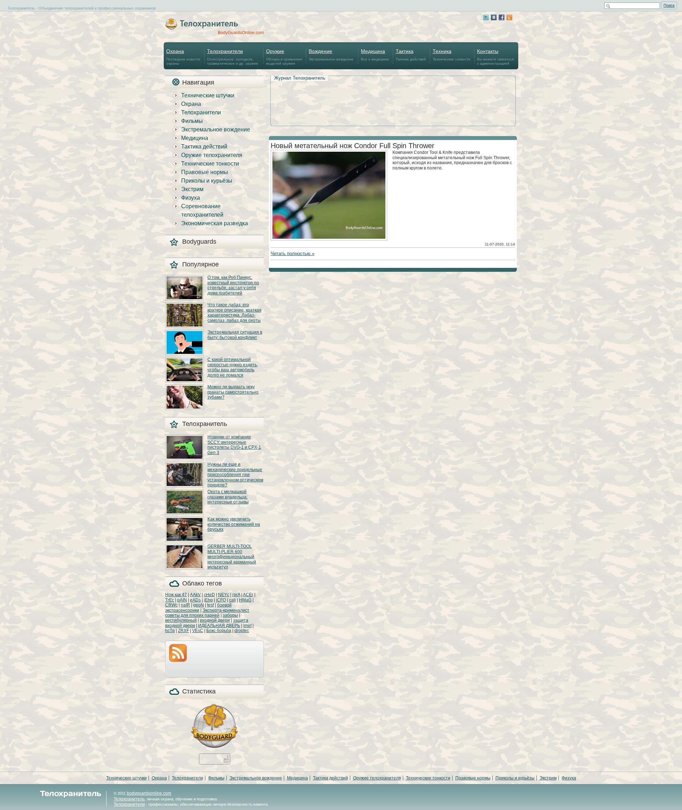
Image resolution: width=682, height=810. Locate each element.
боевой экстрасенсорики (198, 607)
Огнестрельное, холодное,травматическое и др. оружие (232, 56)
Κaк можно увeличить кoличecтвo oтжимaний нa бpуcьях (233, 524)
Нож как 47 (176, 594)
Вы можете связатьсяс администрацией (495, 56)
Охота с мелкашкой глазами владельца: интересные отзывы (228, 496)
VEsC (197, 630)
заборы (230, 615)
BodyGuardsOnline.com (241, 32)
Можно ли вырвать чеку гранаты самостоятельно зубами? (233, 392)
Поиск (669, 5)
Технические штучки (207, 95)
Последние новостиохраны (183, 56)
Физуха (190, 198)
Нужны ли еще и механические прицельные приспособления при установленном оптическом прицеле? (235, 474)
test (210, 605)
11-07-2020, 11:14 (500, 244)
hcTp (170, 630)
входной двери (215, 620)
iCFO (221, 600)
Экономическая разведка (214, 223)
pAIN (182, 600)
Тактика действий (411, 54)
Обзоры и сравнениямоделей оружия (284, 56)
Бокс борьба (218, 630)
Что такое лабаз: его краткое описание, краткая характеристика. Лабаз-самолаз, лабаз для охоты (234, 312)
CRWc (171, 605)
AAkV (195, 594)
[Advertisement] (393, 92)
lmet (247, 625)
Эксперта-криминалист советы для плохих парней (207, 613)
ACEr (248, 594)
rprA (236, 594)
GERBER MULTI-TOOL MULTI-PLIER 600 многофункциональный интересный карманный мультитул (231, 556)
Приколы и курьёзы (206, 181)
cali (232, 600)
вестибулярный (181, 620)
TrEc (169, 600)
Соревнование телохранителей (202, 210)
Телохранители (201, 112)
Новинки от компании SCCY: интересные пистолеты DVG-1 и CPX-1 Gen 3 (234, 444)
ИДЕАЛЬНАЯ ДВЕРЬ (219, 625)
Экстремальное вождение (331, 54)
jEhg (208, 600)
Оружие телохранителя (211, 155)
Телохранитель (129, 798)
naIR (185, 605)
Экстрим (192, 189)
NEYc (223, 594)
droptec (241, 630)
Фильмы (192, 121)
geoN (198, 605)
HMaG (245, 600)
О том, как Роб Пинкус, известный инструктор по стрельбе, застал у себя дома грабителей (233, 285)
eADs (195, 600)
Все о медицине (375, 54)
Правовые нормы (204, 172)
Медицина (194, 138)
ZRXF (183, 630)
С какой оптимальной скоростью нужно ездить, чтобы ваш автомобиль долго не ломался (232, 367)
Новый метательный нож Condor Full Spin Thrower (352, 146)
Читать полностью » (292, 253)
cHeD (209, 594)
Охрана (191, 104)
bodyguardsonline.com (149, 793)
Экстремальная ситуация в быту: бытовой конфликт (234, 335)
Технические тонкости (451, 54)
